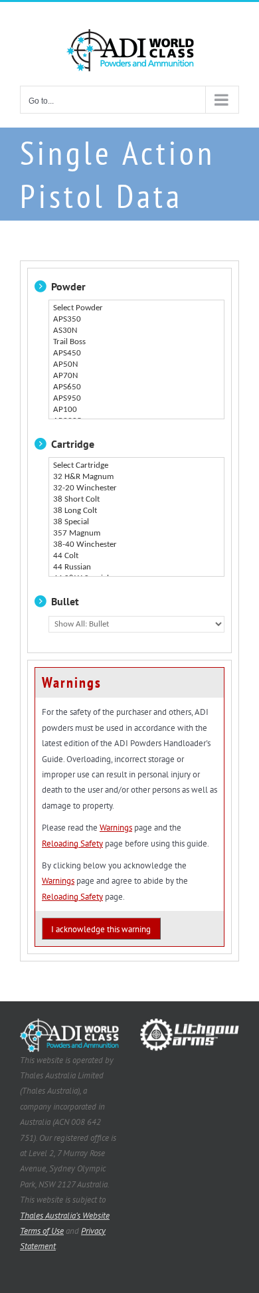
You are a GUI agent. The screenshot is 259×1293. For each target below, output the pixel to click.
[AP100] (136, 410)
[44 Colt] (136, 556)
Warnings (116, 827)
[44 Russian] (136, 567)
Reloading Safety (72, 843)
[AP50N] (136, 365)
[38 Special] (136, 522)
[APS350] (136, 320)
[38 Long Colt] (136, 511)
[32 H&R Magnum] (136, 477)
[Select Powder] (136, 308)
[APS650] (136, 387)
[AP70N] (136, 376)
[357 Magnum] (136, 534)
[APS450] (136, 353)
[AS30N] (136, 331)
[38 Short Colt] (136, 500)
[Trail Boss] (136, 342)
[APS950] (136, 399)
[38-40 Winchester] (136, 545)
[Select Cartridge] (136, 466)
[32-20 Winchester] (136, 488)
